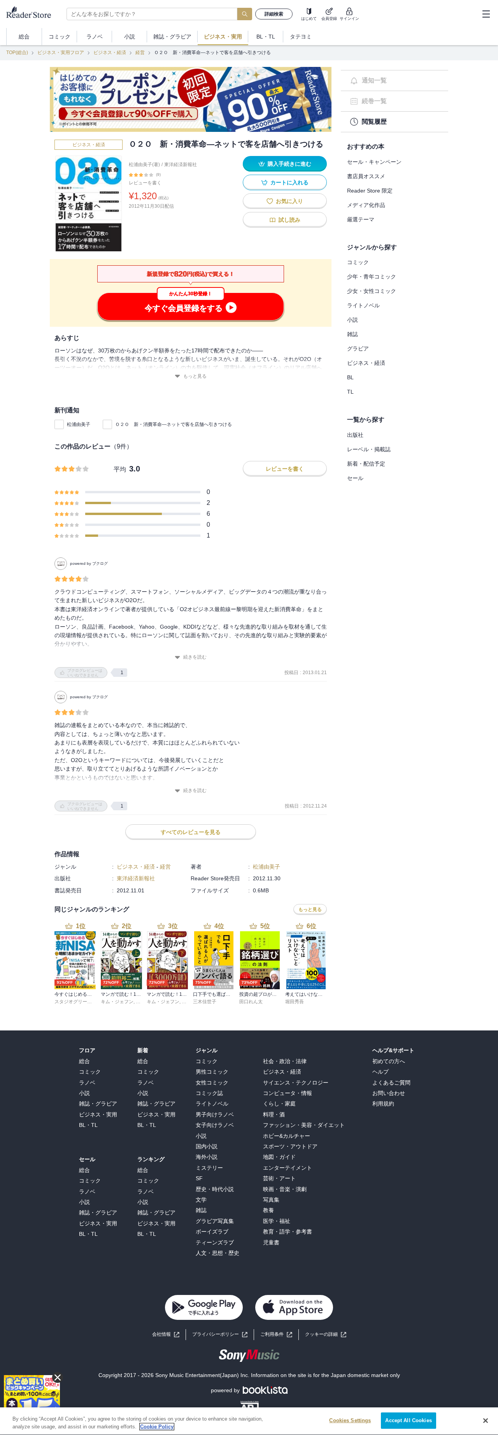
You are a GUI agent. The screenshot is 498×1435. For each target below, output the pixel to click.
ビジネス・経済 (109, 52)
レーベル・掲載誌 (369, 449)
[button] (325, 1334)
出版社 (355, 435)
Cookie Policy (157, 1427)
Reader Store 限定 (370, 190)
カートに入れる (289, 182)
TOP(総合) (17, 52)
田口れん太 (251, 1001)
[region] (249, 1421)
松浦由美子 (78, 424)
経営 (140, 52)
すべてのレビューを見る (191, 832)
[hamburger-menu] (486, 14)
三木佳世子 (204, 1001)
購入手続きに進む (289, 164)
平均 (120, 469)
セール (355, 478)
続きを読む (195, 657)
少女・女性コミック (371, 291)
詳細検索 (274, 14)
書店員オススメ (366, 176)
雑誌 (352, 334)
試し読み (289, 220)
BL (350, 377)
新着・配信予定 (366, 464)
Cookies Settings (350, 1420)
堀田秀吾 (294, 1001)
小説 (352, 320)
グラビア (358, 348)
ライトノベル (363, 305)
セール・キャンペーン (374, 162)
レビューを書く (145, 182)
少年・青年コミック (371, 276)
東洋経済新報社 (180, 164)
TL (350, 392)
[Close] (485, 1420)
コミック (358, 262)
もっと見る (195, 376)
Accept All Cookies (408, 1420)
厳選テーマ (360, 219)
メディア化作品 (366, 205)
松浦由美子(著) (144, 164)
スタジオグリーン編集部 (80, 1001)
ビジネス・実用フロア (60, 52)
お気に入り (289, 201)
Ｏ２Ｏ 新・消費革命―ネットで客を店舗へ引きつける (173, 424)
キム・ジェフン (117, 1001)
